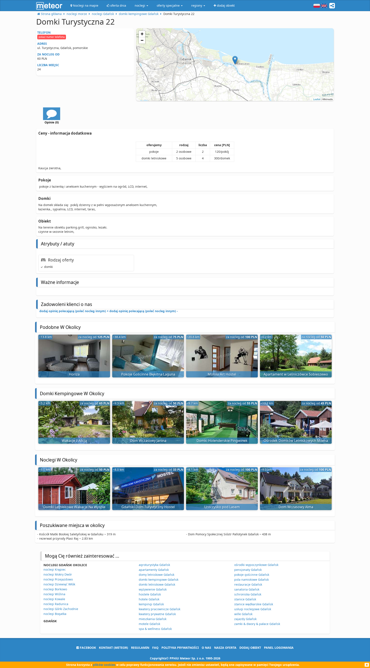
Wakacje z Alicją (74, 440)
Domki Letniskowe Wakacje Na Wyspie (74, 507)
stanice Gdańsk (245, 599)
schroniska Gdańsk (247, 594)
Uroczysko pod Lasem (222, 507)
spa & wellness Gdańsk (155, 629)
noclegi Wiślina (54, 594)
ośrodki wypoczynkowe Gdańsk (256, 565)
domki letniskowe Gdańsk (157, 584)
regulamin (140, 648)
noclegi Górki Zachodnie (60, 609)
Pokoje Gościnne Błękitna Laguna (148, 374)
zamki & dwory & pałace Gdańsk (257, 624)
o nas (206, 648)
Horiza (74, 374)
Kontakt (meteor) (113, 648)
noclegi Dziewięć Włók (59, 584)
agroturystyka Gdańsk (154, 565)
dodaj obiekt (250, 648)
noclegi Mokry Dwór (57, 574)
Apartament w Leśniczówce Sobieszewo (296, 374)
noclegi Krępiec (54, 569)
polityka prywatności (180, 648)
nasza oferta (225, 648)
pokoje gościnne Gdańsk (251, 575)
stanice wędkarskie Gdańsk (253, 604)
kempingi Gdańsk (151, 604)
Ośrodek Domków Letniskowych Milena (296, 440)
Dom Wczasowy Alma (296, 507)
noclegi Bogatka (54, 614)
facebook (87, 648)
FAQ (155, 648)
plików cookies (104, 665)
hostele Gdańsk (150, 594)
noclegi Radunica (55, 604)
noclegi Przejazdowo (58, 579)
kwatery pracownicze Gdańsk (159, 609)
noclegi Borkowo (55, 589)
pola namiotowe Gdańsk (251, 579)
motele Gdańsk (149, 624)
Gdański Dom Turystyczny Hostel (148, 507)
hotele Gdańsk (149, 599)
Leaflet (316, 99)
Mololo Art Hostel (222, 374)
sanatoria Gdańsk (246, 589)
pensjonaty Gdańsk (248, 570)
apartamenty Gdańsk (154, 570)
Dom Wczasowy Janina (148, 440)
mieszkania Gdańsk (152, 619)
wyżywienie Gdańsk (153, 589)
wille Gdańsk (243, 614)
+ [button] (142, 34)
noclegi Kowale (54, 599)
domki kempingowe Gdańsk (158, 579)
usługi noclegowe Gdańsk (252, 609)
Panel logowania (279, 648)
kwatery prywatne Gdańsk (157, 614)
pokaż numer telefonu (52, 37)
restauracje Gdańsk (248, 584)
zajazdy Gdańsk (245, 619)
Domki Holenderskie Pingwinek (222, 440)
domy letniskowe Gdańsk (156, 575)
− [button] (142, 40)
